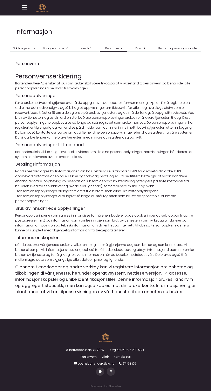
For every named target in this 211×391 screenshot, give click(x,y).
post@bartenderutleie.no (96, 363)
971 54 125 (129, 363)
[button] (24, 8)
